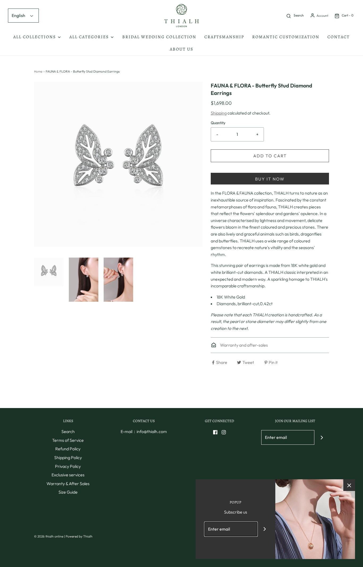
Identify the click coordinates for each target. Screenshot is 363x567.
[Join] (321, 437)
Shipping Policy (68, 457)
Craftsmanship (224, 37)
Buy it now (270, 179)
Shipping (219, 113)
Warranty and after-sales (243, 345)
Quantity (218, 122)
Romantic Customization (285, 37)
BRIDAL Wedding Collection (159, 37)
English (19, 15)
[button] (49, 272)
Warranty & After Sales (68, 483)
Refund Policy (68, 448)
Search (68, 431)
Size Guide (68, 492)
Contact (338, 37)
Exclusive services (68, 474)
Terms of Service (68, 440)
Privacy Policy (68, 466)
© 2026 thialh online (48, 536)
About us (181, 49)
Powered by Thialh (79, 536)
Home (38, 71)
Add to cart (270, 155)
